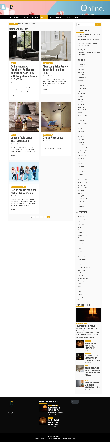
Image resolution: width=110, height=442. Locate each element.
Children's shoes (82, 235)
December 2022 (82, 179)
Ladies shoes (81, 262)
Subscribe (75, 401)
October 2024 (82, 120)
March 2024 (81, 139)
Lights (76, 17)
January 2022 (81, 196)
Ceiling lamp (81, 224)
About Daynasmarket (13, 411)
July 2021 (80, 204)
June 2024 (81, 131)
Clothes (43, 17)
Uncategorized (82, 297)
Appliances (58, 17)
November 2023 (82, 150)
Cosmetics (35, 17)
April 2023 (81, 169)
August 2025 (81, 93)
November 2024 (82, 118)
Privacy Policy (11, 413)
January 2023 (81, 177)
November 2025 (82, 85)
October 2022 (82, 185)
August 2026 (81, 64)
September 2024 (82, 123)
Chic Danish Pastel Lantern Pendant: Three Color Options (92, 357)
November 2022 (82, 182)
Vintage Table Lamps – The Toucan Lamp (22, 139)
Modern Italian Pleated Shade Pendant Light (90, 345)
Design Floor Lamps (53, 137)
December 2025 (82, 83)
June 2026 (81, 69)
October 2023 (82, 153)
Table (79, 291)
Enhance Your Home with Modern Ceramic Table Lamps (92, 384)
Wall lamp (80, 299)
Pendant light (81, 281)
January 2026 (81, 80)
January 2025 (81, 112)
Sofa (79, 286)
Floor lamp (80, 246)
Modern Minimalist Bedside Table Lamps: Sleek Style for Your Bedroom (92, 371)
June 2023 (81, 163)
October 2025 (82, 88)
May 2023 (81, 166)
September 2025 (82, 91)
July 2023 (80, 161)
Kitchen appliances (83, 256)
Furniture (68, 17)
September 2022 (82, 188)
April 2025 (81, 104)
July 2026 (80, 67)
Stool (79, 289)
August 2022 (81, 190)
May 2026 (81, 72)
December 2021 (82, 198)
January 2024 (81, 145)
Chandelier (81, 230)
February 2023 (82, 174)
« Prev (32, 217)
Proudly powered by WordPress (43, 438)
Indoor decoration (82, 254)
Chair (79, 227)
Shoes (26, 17)
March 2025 (81, 107)
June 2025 (81, 99)
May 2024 (81, 134)
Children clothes (47, 63)
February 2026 (82, 77)
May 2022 (81, 193)
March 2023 (81, 171)
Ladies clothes (82, 259)
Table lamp (81, 294)
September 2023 (82, 155)
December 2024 (82, 115)
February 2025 (82, 110)
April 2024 (81, 136)
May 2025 (81, 101)
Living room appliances (84, 267)
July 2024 (80, 128)
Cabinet (80, 221)
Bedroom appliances (83, 219)
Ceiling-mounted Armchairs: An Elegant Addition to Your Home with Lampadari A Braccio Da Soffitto (24, 72)
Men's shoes (81, 273)
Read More (13, 95)
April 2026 (81, 75)
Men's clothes (81, 270)
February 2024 (82, 142)
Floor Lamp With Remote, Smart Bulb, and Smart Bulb (56, 69)
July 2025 (80, 96)
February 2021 (82, 206)
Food (51, 17)
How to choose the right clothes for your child (23, 191)
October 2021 (82, 201)
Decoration (17, 17)
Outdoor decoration (83, 278)
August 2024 (81, 126)
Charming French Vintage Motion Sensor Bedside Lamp (87, 327)
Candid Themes (71, 438)
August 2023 (81, 158)
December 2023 (82, 147)
